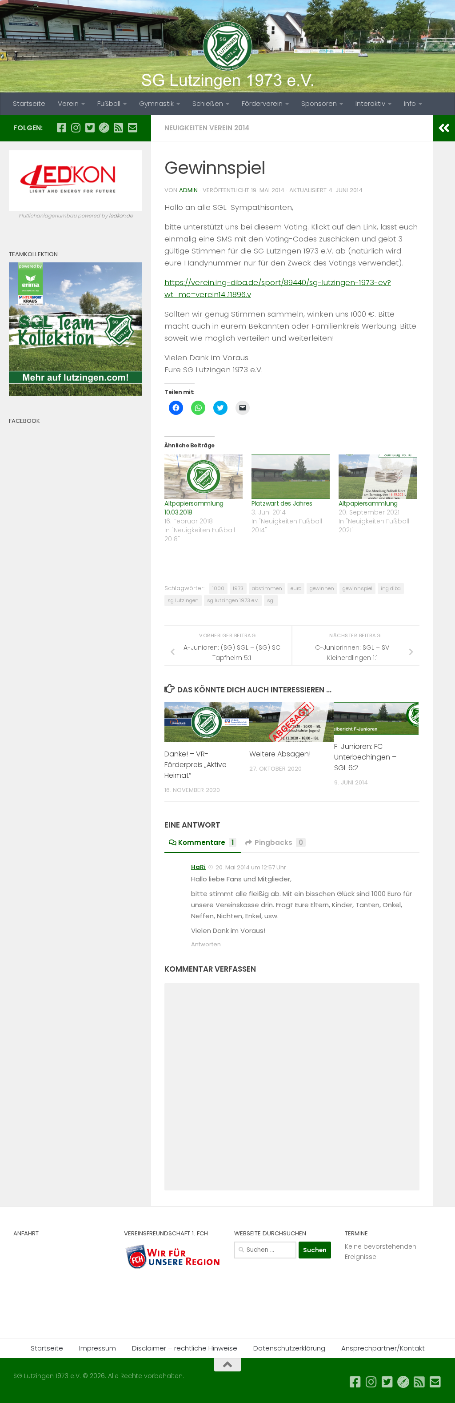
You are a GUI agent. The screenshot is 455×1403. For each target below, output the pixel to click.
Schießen (207, 103)
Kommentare (206, 842)
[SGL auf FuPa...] (104, 127)
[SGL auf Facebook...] (61, 127)
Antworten (206, 944)
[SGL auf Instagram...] (75, 127)
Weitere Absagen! (280, 754)
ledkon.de (121, 215)
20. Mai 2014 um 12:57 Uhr (251, 867)
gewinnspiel (357, 588)
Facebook (24, 421)
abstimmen (267, 588)
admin (188, 190)
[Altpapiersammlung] (378, 476)
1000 (218, 588)
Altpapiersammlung (368, 503)
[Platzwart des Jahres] (290, 476)
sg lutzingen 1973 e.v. (233, 600)
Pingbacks (279, 842)
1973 (238, 588)
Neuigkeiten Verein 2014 (207, 128)
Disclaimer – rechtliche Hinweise (184, 1348)
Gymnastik (156, 103)
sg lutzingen (183, 600)
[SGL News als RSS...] (118, 127)
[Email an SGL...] (132, 127)
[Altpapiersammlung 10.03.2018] (203, 476)
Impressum (97, 1348)
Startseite (29, 103)
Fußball (108, 103)
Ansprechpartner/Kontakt (383, 1348)
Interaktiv (370, 103)
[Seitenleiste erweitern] (444, 128)
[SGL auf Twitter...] (89, 127)
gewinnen (322, 588)
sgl (271, 600)
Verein (68, 103)
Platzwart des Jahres (281, 503)
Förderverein (262, 103)
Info (410, 103)
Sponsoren (319, 103)
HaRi (198, 867)
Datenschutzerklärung (289, 1348)
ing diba (391, 588)
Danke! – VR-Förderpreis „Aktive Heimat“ (195, 764)
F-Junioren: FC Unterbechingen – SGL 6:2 (365, 757)
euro (296, 588)
